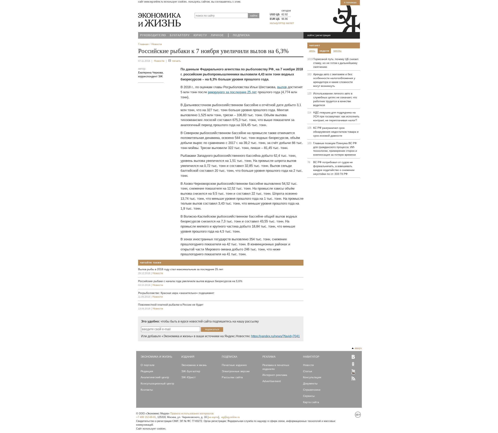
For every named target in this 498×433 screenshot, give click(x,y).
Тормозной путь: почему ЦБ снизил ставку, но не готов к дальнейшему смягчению (335, 63)
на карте (213, 417)
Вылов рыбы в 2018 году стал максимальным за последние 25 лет (180, 269)
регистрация (323, 35)
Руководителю (153, 35)
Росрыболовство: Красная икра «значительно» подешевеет (176, 292)
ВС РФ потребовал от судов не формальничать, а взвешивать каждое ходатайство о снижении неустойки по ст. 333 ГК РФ (333, 168)
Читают (314, 45)
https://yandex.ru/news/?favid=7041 (275, 336)
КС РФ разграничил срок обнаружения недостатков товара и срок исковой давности (336, 131)
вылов (282, 87)
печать (176, 60)
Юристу (200, 35)
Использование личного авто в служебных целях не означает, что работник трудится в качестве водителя (335, 99)
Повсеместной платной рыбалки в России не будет (170, 304)
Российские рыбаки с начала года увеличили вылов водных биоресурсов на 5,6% (190, 281)
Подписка (241, 35)
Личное (217, 35)
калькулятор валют (282, 22)
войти (310, 35)
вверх (358, 348)
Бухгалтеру (180, 35)
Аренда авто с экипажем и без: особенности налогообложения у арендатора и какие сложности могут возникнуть (334, 80)
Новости (159, 60)
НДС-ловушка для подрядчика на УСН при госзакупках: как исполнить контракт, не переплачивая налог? (336, 116)
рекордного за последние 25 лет (232, 92)
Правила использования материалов (192, 413)
